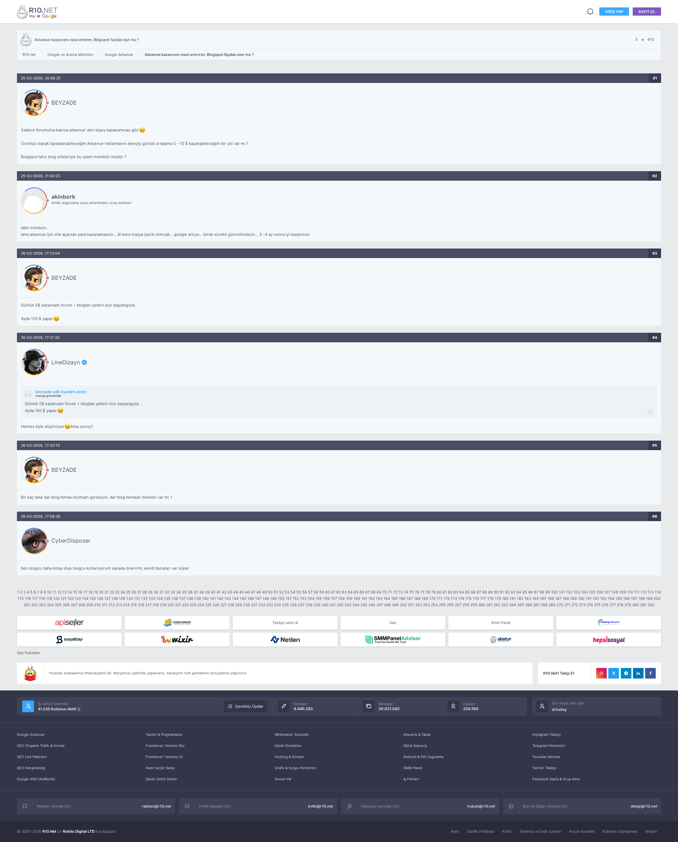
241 (332, 604)
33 (172, 592)
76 (417, 592)
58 (316, 592)
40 (213, 592)
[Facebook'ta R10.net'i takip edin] (650, 673)
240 (325, 604)
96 (530, 592)
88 (484, 592)
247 (379, 604)
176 (476, 598)
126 (100, 598)
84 (461, 592)
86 (473, 592)
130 (129, 598)
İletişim (651, 831)
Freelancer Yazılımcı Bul (165, 745)
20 (101, 592)
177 (483, 598)
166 (402, 598)
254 (434, 604)
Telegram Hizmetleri (548, 745)
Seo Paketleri (28, 652)
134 (159, 598)
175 (468, 598)
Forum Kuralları (582, 831)
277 (612, 604)
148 (265, 598)
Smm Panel (500, 622)
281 (643, 604)
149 (273, 598)
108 (615, 592)
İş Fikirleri (411, 779)
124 (85, 598)
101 (562, 592)
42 (224, 592)
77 (422, 592)
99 (547, 592)
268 (544, 604)
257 (458, 604)
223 (193, 604)
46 (247, 592)
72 (395, 592)
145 (243, 598)
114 (658, 592)
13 (64, 592)
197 (634, 598)
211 (105, 604)
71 (390, 592)
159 (349, 598)
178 (490, 598)
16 (80, 592)
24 (123, 592)
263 (504, 604)
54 (293, 592)
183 (527, 598)
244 (356, 604)
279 (628, 604)
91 (502, 592)
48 (258, 592)
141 (213, 598)
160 (357, 598)
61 (333, 592)
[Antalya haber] (177, 623)
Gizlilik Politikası (480, 831)
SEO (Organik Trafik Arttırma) (41, 745)
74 (406, 592)
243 (348, 604)
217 (148, 604)
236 (293, 604)
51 (276, 592)
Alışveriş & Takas (417, 734)
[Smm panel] (393, 639)
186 (550, 598)
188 (566, 598)
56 (304, 592)
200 (657, 598)
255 (442, 604)
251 (411, 604)
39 (207, 592)
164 (386, 598)
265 (520, 604)
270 (560, 604)
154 (311, 598)
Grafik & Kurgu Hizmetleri (295, 768)
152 (296, 598)
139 (197, 598)
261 (489, 604)
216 (141, 604)
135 (167, 598)
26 (134, 592)
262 (497, 604)
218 (156, 604)
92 (507, 592)
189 (573, 598)
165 (394, 598)
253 (426, 604)
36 (190, 592)
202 (34, 604)
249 (395, 604)
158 (341, 598)
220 (170, 604)
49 (264, 592)
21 (107, 592)
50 (270, 592)
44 (235, 592)
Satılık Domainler (288, 745)
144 (235, 598)
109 (622, 592)
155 (318, 598)
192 (596, 598)
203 (42, 604)
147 (258, 598)
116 (28, 598)
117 (35, 598)
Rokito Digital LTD (79, 831)
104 (584, 592)
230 (246, 604)
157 (334, 598)
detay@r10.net (644, 806)
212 (112, 604)
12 (59, 592)
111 (637, 592)
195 (618, 598)
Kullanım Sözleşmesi (620, 831)
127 (107, 598)
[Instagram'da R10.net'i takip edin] (601, 673)
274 (590, 604)
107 (607, 592)
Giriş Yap (614, 11)
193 (603, 598)
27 (139, 592)
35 (184, 592)
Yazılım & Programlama (164, 734)
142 (220, 598)
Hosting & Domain (289, 757)
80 (439, 592)
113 (651, 592)
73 (400, 592)
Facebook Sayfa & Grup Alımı (556, 779)
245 (363, 604)
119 (49, 598)
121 (63, 598)
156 (326, 598)
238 (309, 604)
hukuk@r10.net (481, 806)
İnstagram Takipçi (546, 734)
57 (310, 592)
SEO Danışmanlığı (31, 768)
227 (223, 604)
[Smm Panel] (69, 623)
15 (75, 592)
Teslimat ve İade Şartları (540, 831)
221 (178, 604)
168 (417, 598)
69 (379, 592)
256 (450, 604)
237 (301, 604)
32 (167, 592)
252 (418, 604)
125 (93, 598)
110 (630, 592)
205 (58, 604)
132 (144, 598)
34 (178, 592)
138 (190, 598)
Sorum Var (283, 779)
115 (21, 598)
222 (185, 604)
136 (175, 598)
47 (253, 592)
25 (128, 592)
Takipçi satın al (285, 622)
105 (592, 592)
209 (89, 604)
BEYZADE (64, 102)
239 (317, 604)
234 (277, 604)
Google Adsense (30, 734)
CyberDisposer (71, 540)
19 (96, 592)
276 (605, 604)
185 (543, 598)
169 (425, 598)
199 (649, 598)
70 (384, 592)
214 (126, 604)
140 (205, 598)
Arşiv (455, 831)
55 (298, 592)
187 (558, 598)
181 (513, 598)
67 (367, 592)
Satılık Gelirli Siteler (161, 779)
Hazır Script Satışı (160, 768)
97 (536, 592)
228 (231, 604)
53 (287, 592)
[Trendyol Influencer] (177, 639)
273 (582, 604)
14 (70, 592)
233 (269, 604)
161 (364, 598)
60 (327, 592)
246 (371, 604)
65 (356, 592)
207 (74, 604)
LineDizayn (65, 362)
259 (473, 604)
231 (254, 604)
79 (433, 592)
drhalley (559, 709)
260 (481, 604)
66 (361, 592)
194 (611, 598)
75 (411, 592)
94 (518, 592)
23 (117, 592)
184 (535, 598)
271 (567, 604)
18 (90, 592)
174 (461, 598)
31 (161, 592)
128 (114, 598)
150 (281, 598)
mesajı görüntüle (48, 396)
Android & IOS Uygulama (423, 757)
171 (440, 598)
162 (371, 598)
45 (241, 592)
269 (552, 604)
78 (428, 592)
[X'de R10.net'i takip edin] (613, 673)
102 (569, 592)
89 (490, 592)
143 (227, 598)
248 (387, 604)
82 (450, 592)
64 (350, 592)
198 (641, 598)
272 (575, 604)
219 (163, 604)
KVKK (507, 831)
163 (379, 598)
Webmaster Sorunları (292, 734)
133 (152, 598)
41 (219, 592)
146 (250, 598)
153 (303, 598)
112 (643, 592)
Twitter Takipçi (544, 768)
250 (403, 604)
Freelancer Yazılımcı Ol (164, 757)
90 (496, 592)
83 (455, 592)
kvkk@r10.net (320, 806)
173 (454, 598)
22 (112, 592)
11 (54, 592)
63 (344, 592)
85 (467, 592)
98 (541, 592)
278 (620, 604)
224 (200, 604)
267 (536, 604)
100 (554, 592)
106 (599, 592)
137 (182, 598)
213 (119, 604)
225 (208, 604)
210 (97, 604)
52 (281, 592)
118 (42, 598)
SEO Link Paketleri (32, 757)
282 (651, 604)
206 (66, 604)
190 (581, 598)
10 (49, 592)
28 (144, 592)
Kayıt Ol (647, 11)
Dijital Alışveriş (415, 745)
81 (445, 592)
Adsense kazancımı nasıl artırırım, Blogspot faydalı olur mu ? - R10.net (38, 11)
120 (56, 598)
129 (122, 598)
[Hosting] (608, 623)
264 (512, 604)
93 (513, 592)
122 (71, 598)
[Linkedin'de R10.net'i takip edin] (638, 673)
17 (85, 592)
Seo (393, 622)
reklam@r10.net (156, 806)
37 (196, 592)
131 (137, 598)
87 (479, 592)
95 (524, 592)
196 (626, 598)
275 (597, 604)
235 (285, 604)
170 (432, 598)
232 (261, 604)
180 (505, 598)
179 (498, 598)
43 (230, 592)
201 (27, 604)
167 (410, 598)
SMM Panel (412, 768)
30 (156, 592)
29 (150, 592)
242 (340, 604)
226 (216, 604)
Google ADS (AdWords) (36, 779)
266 (528, 604)
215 (134, 604)
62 (338, 592)
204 (50, 604)
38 (201, 592)
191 (589, 598)
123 (78, 598)
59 (321, 592)
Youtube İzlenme (546, 757)
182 (520, 598)
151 (289, 598)
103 (576, 592)
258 (465, 604)
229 (238, 604)
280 (635, 604)
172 (447, 598)
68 (373, 592)
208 (81, 604)
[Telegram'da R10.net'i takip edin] (626, 673)
